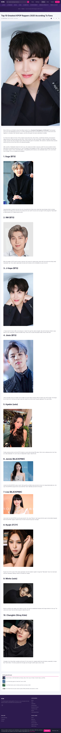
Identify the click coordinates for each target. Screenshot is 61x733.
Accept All (47, 730)
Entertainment (34, 4)
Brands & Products (43, 4)
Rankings (37, 1)
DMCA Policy (33, 726)
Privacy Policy (34, 722)
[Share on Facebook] (54, 18)
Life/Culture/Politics (35, 712)
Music (15, 4)
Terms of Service (34, 724)
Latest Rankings (4, 717)
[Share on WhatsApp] (56, 18)
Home (33, 1)
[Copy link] (59, 18)
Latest (3, 4)
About (48, 1)
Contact (52, 1)
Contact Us (33, 721)
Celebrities (26, 4)
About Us (33, 719)
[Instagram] (2, 705)
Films (20, 4)
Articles (43, 1)
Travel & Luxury (54, 4)
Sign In (57, 1)
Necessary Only (55, 730)
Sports (32, 710)
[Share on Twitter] (51, 18)
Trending (10, 4)
